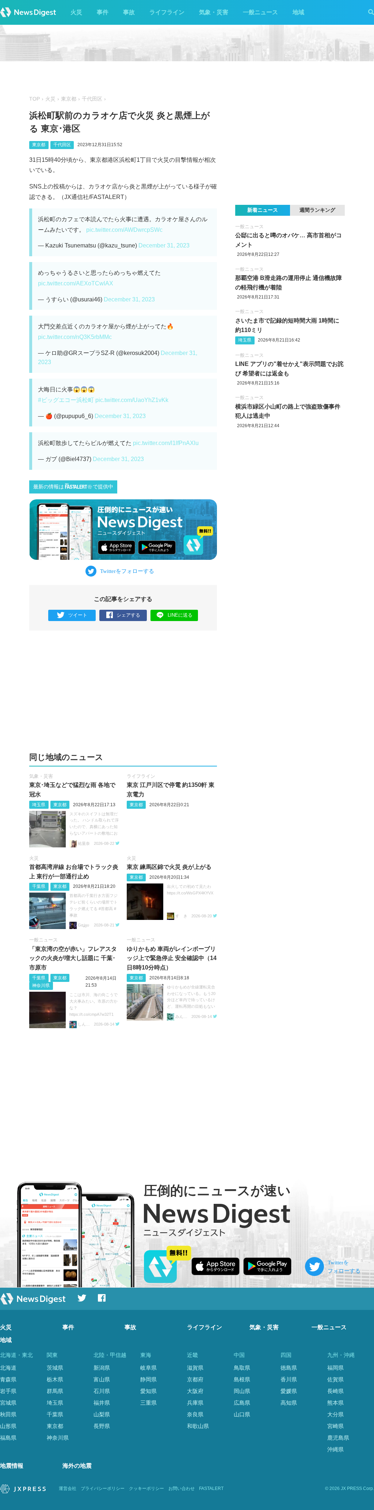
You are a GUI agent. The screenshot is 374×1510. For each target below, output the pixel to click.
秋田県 (8, 1414)
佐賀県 (335, 1379)
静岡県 (148, 1379)
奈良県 (195, 1414)
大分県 (335, 1414)
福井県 (102, 1403)
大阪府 (195, 1391)
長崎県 (335, 1391)
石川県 (102, 1391)
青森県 (8, 1379)
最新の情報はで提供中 (73, 486)
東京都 (68, 99)
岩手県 (8, 1391)
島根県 (242, 1379)
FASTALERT (211, 1488)
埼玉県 (38, 804)
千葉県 (38, 886)
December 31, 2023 (164, 245)
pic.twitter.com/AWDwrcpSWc (124, 230)
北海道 (8, 1368)
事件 (102, 12)
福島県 (8, 1438)
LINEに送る (180, 615)
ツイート (77, 615)
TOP (34, 99)
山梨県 (102, 1414)
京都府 (195, 1379)
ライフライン (166, 12)
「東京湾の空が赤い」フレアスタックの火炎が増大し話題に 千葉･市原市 (73, 958)
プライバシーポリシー (103, 1488)
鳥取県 (242, 1368)
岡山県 (242, 1391)
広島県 (242, 1403)
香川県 (288, 1379)
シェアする (128, 615)
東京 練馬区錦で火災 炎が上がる (169, 867)
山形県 (8, 1426)
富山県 (102, 1379)
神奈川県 (41, 985)
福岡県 (335, 1368)
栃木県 (55, 1379)
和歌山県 (198, 1426)
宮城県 (8, 1403)
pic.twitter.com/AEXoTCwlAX (75, 283)
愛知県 (148, 1391)
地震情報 (11, 1466)
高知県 (288, 1403)
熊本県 (335, 1403)
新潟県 (102, 1368)
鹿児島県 (338, 1438)
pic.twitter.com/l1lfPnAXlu (166, 443)
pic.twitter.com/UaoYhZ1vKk (131, 400)
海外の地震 (77, 1466)
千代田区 (92, 99)
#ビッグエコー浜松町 (66, 400)
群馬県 (55, 1391)
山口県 (242, 1414)
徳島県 (288, 1368)
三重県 (148, 1403)
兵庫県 (195, 1403)
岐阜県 (148, 1368)
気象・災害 (213, 12)
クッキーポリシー (146, 1488)
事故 (129, 12)
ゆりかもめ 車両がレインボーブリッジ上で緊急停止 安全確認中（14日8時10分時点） (172, 958)
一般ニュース (260, 12)
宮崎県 (335, 1426)
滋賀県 (195, 1368)
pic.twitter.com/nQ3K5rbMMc (75, 337)
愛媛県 (288, 1391)
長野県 (102, 1426)
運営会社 (67, 1488)
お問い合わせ (181, 1488)
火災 (76, 12)
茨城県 (55, 1368)
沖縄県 (335, 1449)
